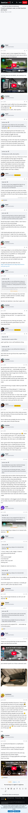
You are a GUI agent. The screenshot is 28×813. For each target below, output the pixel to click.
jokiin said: (4, 213)
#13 (26, 459)
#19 (26, 700)
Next (14, 782)
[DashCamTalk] (6, 2)
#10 (26, 365)
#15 (26, 541)
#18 (26, 638)
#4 (26, 179)
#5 (26, 210)
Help (23, 798)
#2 (26, 101)
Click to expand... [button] (14, 291)
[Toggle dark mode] (17, 2)
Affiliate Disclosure (4, 803)
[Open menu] (12, 2)
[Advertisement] (14, 29)
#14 (26, 512)
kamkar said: (4, 122)
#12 (26, 431)
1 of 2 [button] (10, 782)
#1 (26, 50)
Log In (20, 2)
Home (2, 799)
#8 (26, 310)
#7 (26, 275)
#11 (26, 409)
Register (25, 2)
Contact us (3, 798)
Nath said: (4, 544)
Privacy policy (18, 798)
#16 (26, 594)
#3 (26, 119)
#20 (26, 741)
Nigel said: (4, 182)
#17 (26, 608)
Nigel (3, 12)
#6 (26, 247)
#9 (26, 333)
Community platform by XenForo (13, 802)
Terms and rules (10, 798)
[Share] (24, 51)
